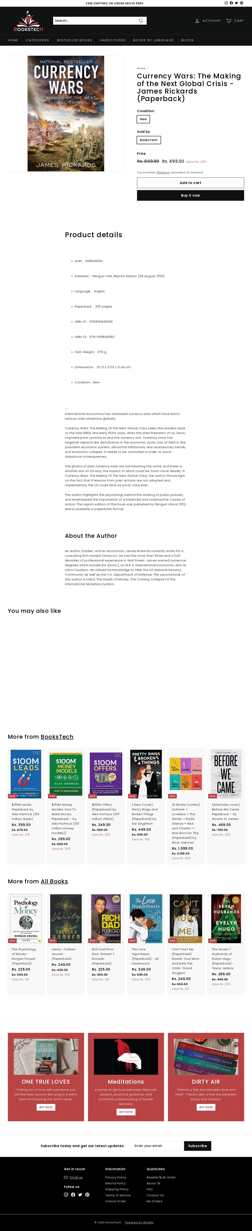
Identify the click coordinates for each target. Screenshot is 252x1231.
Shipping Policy (117, 1189)
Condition (145, 111)
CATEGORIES (37, 40)
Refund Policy (115, 1183)
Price (141, 153)
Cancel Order (115, 1201)
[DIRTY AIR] (206, 1057)
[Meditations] (126, 1057)
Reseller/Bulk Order (161, 1177)
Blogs (188, 40)
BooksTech (149, 140)
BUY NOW (46, 1107)
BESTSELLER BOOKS (74, 40)
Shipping (163, 172)
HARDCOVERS (113, 40)
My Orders (154, 1201)
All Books (54, 881)
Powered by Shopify (139, 1222)
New (143, 119)
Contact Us (155, 1195)
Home (13, 40)
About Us (153, 1183)
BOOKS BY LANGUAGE (153, 40)
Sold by (143, 131)
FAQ (150, 1189)
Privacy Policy (115, 1177)
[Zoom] (66, 113)
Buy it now (190, 195)
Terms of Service (118, 1195)
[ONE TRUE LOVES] (46, 1057)
